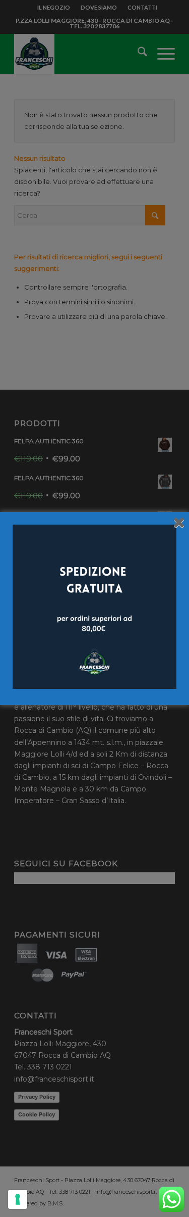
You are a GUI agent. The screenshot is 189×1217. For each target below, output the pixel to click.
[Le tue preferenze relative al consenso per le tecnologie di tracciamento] (17, 1199)
